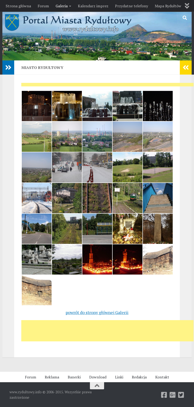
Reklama (52, 377)
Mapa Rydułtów (168, 5)
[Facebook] (164, 395)
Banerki (74, 377)
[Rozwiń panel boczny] (8, 67)
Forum (43, 5)
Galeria (62, 5)
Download (97, 377)
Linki (119, 377)
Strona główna (18, 5)
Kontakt (13, 17)
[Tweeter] (181, 395)
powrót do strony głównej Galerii (97, 312)
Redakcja (139, 377)
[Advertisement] (107, 86)
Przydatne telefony (131, 5)
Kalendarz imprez (93, 5)
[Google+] (172, 395)
